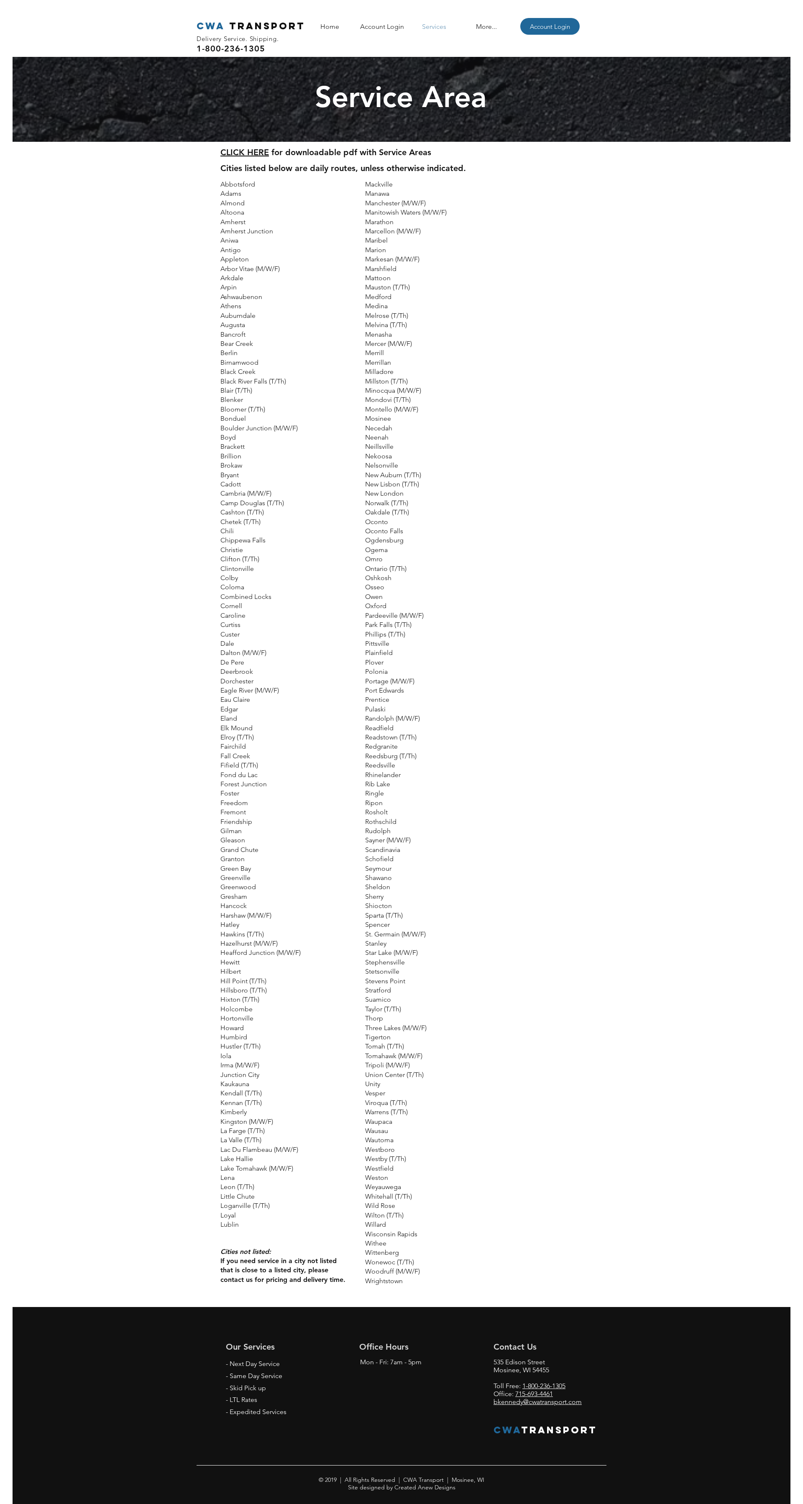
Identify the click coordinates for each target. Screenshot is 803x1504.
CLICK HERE (244, 152)
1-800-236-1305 (543, 1386)
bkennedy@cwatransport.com (538, 1402)
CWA (508, 1430)
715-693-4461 (534, 1394)
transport (251, 26)
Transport (559, 1430)
